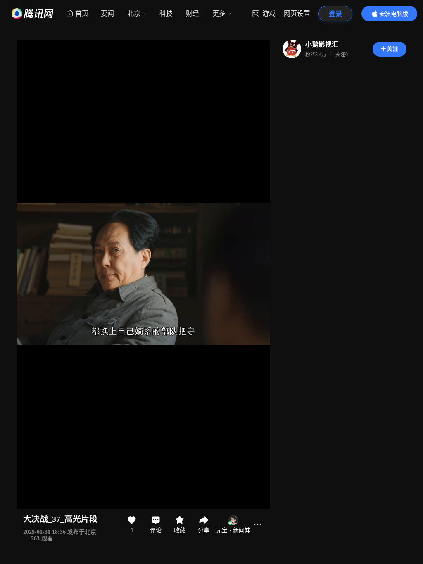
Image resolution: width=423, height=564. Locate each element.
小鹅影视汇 (321, 44)
